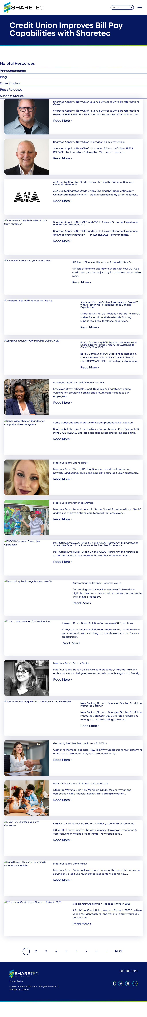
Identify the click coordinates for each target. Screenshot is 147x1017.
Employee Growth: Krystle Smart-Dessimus (78, 382)
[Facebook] (113, 983)
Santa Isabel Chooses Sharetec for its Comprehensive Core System (93, 423)
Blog (3, 77)
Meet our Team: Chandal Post (71, 463)
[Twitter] (120, 983)
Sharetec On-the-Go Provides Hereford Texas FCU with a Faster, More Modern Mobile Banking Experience (110, 305)
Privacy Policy (16, 981)
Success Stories (12, 96)
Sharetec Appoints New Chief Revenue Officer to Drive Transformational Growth (96, 103)
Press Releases (11, 90)
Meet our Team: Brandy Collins (71, 663)
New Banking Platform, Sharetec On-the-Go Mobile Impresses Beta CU (111, 704)
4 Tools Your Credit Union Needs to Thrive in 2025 (101, 904)
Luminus (25, 990)
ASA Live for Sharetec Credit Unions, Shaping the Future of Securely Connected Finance (93, 183)
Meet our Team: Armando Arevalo (73, 503)
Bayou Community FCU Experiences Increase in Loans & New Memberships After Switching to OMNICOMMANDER (108, 345)
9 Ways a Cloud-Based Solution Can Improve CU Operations (97, 623)
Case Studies (10, 83)
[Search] (131, 7)
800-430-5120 (128, 971)
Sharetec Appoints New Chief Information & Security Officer (89, 142)
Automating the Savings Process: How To (97, 583)
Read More (62, 121)
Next (118, 951)
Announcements (13, 71)
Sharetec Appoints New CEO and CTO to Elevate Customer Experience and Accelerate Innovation (95, 223)
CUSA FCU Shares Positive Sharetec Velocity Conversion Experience (93, 824)
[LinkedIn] (135, 983)
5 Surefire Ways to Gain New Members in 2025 (80, 783)
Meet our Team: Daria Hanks (70, 864)
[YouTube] (127, 983)
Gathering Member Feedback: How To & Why (80, 743)
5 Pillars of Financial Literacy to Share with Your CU (102, 262)
